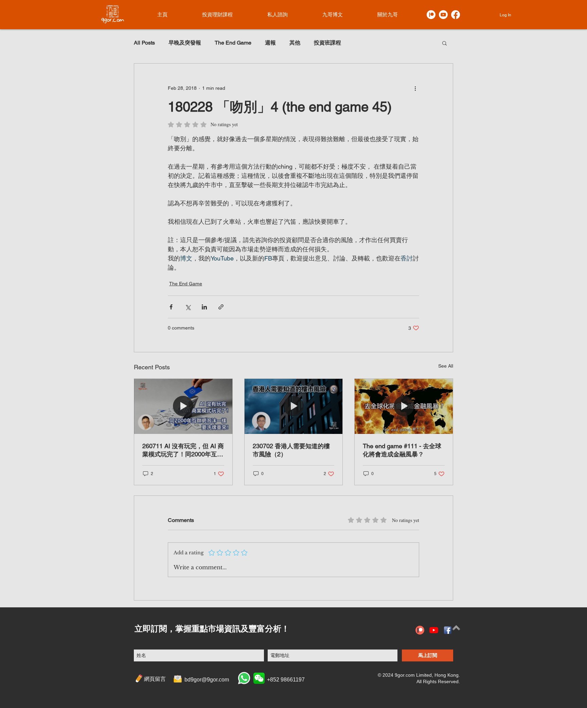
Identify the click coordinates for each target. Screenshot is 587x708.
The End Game (233, 42)
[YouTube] (433, 630)
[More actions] (415, 88)
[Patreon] (431, 14)
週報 (270, 42)
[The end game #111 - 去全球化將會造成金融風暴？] (404, 406)
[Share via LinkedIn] (204, 307)
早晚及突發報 (184, 42)
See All (445, 366)
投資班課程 (327, 42)
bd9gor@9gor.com (206, 679)
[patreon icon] (419, 630)
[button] (444, 43)
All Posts (144, 42)
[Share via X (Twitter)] (187, 307)
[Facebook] (455, 14)
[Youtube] (443, 14)
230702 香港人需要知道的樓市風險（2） (291, 450)
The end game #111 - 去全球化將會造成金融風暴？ (402, 450)
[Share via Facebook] (171, 307)
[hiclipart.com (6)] (447, 630)
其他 (294, 42)
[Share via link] (221, 307)
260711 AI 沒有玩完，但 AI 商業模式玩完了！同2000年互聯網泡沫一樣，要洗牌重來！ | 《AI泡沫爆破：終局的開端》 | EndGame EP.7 (183, 450)
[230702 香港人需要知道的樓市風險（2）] (294, 406)
